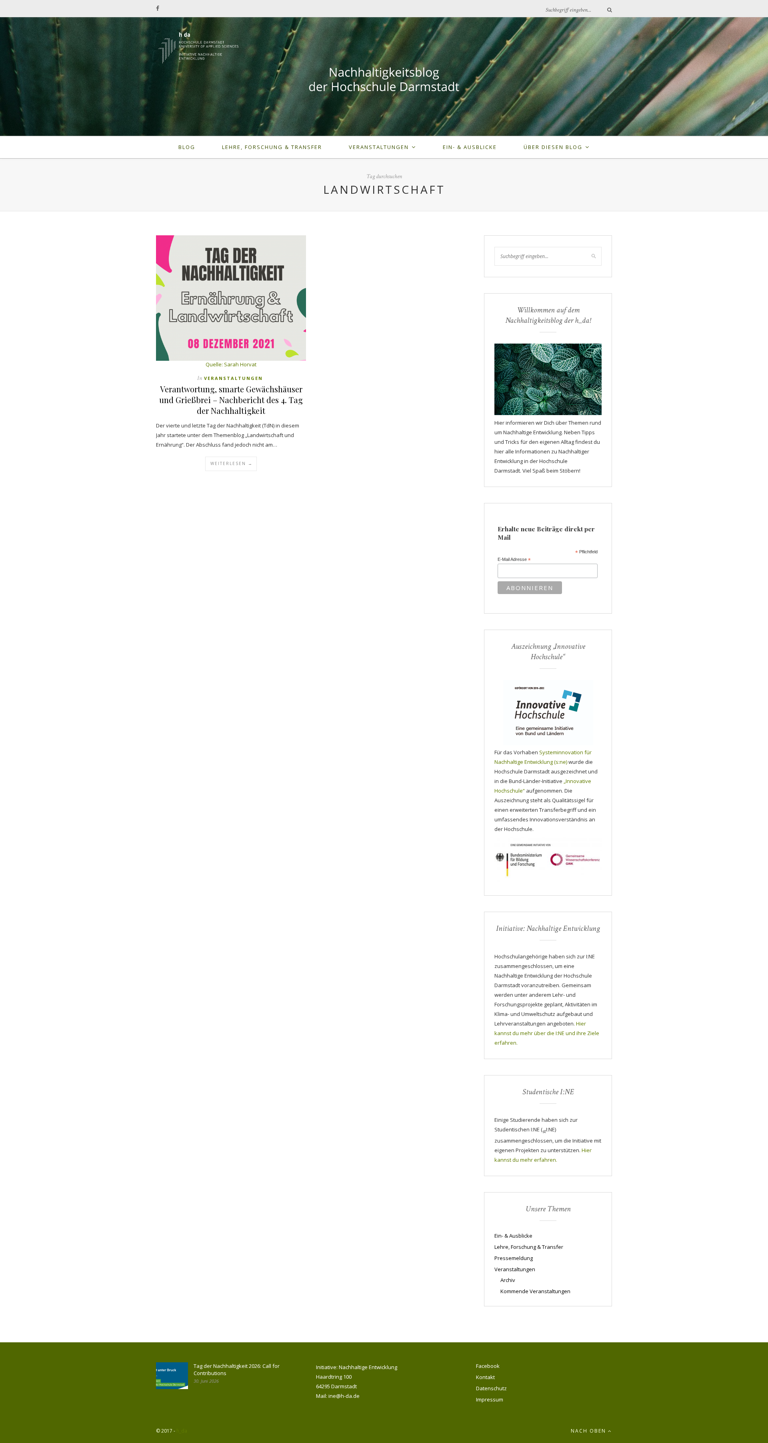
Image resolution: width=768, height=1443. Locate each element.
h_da (181, 1430)
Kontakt (485, 1377)
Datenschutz (491, 1388)
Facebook (488, 1365)
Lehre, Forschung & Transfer (272, 147)
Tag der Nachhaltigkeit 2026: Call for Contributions (237, 1369)
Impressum (489, 1399)
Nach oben (589, 1430)
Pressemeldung (513, 1258)
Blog (186, 147)
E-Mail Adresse (514, 559)
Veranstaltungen (379, 147)
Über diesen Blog (553, 147)
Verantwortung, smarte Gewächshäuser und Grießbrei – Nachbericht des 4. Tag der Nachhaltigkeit (231, 400)
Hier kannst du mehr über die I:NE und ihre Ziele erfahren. (546, 1033)
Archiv (507, 1280)
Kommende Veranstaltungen (535, 1291)
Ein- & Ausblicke (470, 147)
